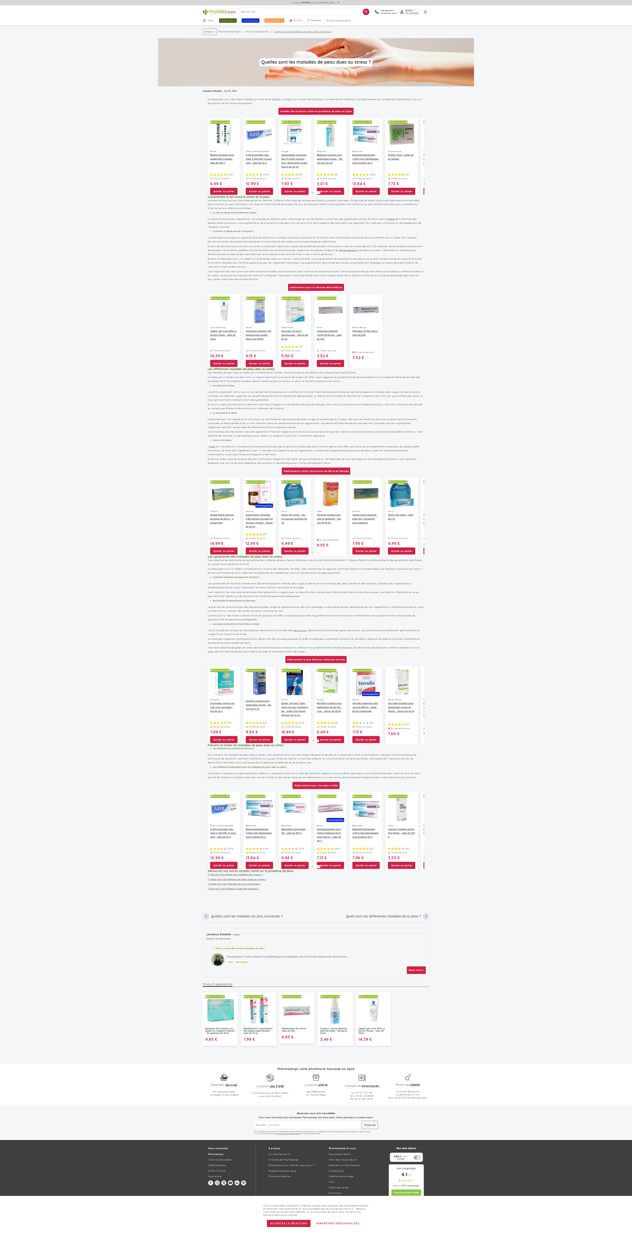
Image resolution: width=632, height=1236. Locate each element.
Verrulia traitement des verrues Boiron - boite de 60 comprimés (365, 707)
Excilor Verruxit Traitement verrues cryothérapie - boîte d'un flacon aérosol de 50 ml (294, 709)
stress (391, 219)
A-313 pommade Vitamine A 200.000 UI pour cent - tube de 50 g (259, 159)
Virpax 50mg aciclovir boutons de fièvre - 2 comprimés (222, 519)
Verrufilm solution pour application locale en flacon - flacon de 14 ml (401, 707)
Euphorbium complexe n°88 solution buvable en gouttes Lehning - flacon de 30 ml (259, 521)
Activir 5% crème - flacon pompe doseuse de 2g (294, 519)
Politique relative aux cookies (280, 1215)
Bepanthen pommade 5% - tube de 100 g (293, 831)
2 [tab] (315, 192)
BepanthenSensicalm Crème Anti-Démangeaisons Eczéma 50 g (365, 159)
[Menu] (421, 1155)
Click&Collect (336, 1171)
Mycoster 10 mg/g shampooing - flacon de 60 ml (294, 335)
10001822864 (241, 962)
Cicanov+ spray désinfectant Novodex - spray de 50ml (334, 1031)
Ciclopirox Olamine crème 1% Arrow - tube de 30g (329, 335)
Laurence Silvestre (212, 91)
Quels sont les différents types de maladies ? (233, 888)
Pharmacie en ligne (229, 31)
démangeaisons (348, 250)
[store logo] (219, 12)
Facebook (210, 1182)
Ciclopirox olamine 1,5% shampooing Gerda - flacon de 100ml (258, 335)
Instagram (217, 1182)
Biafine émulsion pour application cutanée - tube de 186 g (222, 159)
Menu (211, 20)
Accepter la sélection (288, 1223)
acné (212, 446)
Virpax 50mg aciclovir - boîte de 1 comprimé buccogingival (365, 519)
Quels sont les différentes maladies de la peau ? (235, 874)
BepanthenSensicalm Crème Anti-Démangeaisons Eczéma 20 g (365, 833)
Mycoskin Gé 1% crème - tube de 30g (365, 333)
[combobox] (304, 12)
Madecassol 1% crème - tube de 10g (295, 1030)
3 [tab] (318, 192)
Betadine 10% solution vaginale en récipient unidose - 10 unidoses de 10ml (220, 1031)
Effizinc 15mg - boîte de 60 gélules (401, 157)
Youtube (230, 1182)
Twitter (223, 1182)
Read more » (416, 970)
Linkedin (237, 1182)
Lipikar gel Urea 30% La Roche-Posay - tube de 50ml (223, 335)
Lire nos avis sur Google (406, 1192)
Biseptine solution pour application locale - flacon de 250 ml (330, 159)
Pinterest (243, 1182)
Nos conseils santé (257, 31)
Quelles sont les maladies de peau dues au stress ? (237, 879)
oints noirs (301, 630)
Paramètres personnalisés (337, 1223)
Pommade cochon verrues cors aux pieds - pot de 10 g (222, 707)
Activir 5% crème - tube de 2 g (400, 517)
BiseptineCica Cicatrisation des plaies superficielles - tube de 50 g (258, 1031)
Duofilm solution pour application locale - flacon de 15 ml (259, 705)
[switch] (417, 1157)
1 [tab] (312, 192)
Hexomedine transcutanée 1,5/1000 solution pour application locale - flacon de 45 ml (295, 161)
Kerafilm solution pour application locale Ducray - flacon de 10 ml (329, 707)
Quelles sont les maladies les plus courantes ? (234, 884)
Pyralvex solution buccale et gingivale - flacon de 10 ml (329, 519)
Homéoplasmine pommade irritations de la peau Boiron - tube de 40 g (329, 835)
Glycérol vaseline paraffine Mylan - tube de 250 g (401, 833)
